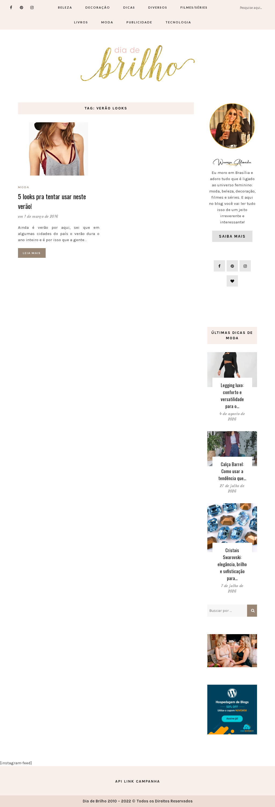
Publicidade (139, 22)
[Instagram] (32, 7)
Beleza (65, 7)
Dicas (129, 7)
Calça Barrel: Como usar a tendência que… (232, 471)
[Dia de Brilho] (137, 63)
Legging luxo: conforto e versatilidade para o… (232, 395)
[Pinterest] (21, 7)
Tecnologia (178, 22)
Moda (107, 22)
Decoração (97, 7)
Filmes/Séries (194, 7)
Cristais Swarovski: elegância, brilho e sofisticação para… (232, 564)
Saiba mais (232, 236)
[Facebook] (11, 7)
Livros (81, 22)
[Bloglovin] (232, 281)
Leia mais (32, 253)
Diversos (157, 7)
